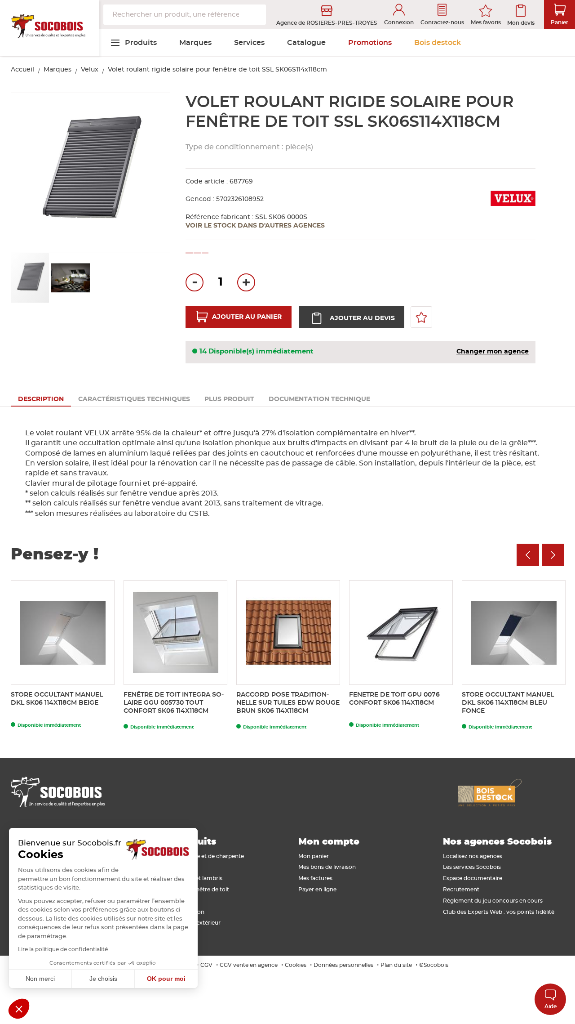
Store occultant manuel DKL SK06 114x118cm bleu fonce (508, 703)
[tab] (41, 399)
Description (41, 399)
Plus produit (229, 399)
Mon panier (313, 856)
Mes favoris (486, 22)
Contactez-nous (442, 22)
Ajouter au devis (362, 318)
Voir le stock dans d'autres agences (255, 226)
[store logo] (49, 28)
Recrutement (461, 889)
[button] (153, 173)
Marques (57, 70)
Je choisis (103, 978)
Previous (528, 555)
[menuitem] (133, 42)
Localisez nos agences (472, 856)
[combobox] (184, 14)
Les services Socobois (472, 867)
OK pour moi (166, 978)
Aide (550, 1006)
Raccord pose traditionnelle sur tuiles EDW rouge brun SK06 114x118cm (288, 703)
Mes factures (315, 878)
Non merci (40, 978)
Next (553, 555)
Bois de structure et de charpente (199, 856)
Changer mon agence (492, 352)
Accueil (22, 70)
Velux (89, 70)
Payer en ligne (317, 889)
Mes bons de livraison (327, 867)
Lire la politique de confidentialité (63, 949)
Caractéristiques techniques (134, 399)
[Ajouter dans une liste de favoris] (421, 317)
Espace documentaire (472, 878)
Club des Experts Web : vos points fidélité (498, 912)
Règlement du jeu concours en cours (493, 900)
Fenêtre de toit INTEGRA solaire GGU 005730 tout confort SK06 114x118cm (174, 703)
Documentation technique (319, 399)
